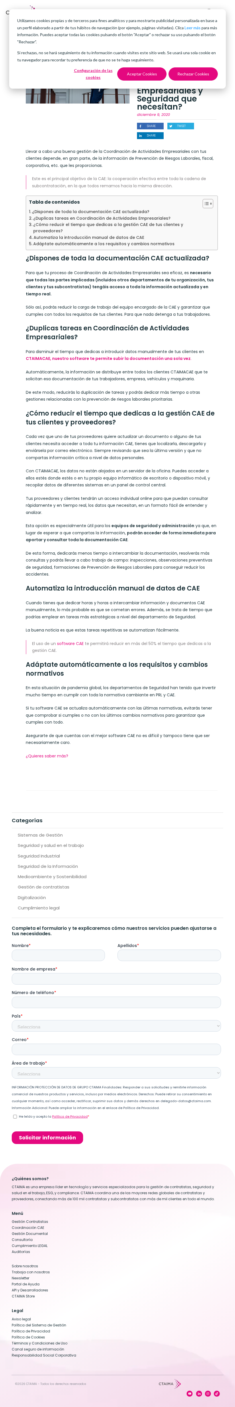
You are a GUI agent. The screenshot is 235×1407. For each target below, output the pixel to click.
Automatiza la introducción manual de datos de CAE (89, 237)
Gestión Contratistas (30, 1221)
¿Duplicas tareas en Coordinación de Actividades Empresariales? (102, 218)
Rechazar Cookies (193, 73)
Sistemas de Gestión (40, 835)
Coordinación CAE (28, 1227)
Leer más (193, 27)
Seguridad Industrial (39, 856)
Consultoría (22, 1239)
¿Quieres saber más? (47, 756)
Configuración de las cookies (93, 74)
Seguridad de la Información (48, 866)
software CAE (70, 643)
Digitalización (32, 898)
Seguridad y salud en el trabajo (51, 845)
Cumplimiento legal (39, 908)
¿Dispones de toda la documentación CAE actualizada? (90, 212)
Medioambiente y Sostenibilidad (52, 877)
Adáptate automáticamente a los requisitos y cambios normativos (104, 244)
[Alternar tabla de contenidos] (205, 203)
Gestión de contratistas (43, 887)
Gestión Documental (30, 1233)
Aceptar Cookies (142, 73)
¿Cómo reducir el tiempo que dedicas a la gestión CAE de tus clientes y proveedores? (108, 228)
